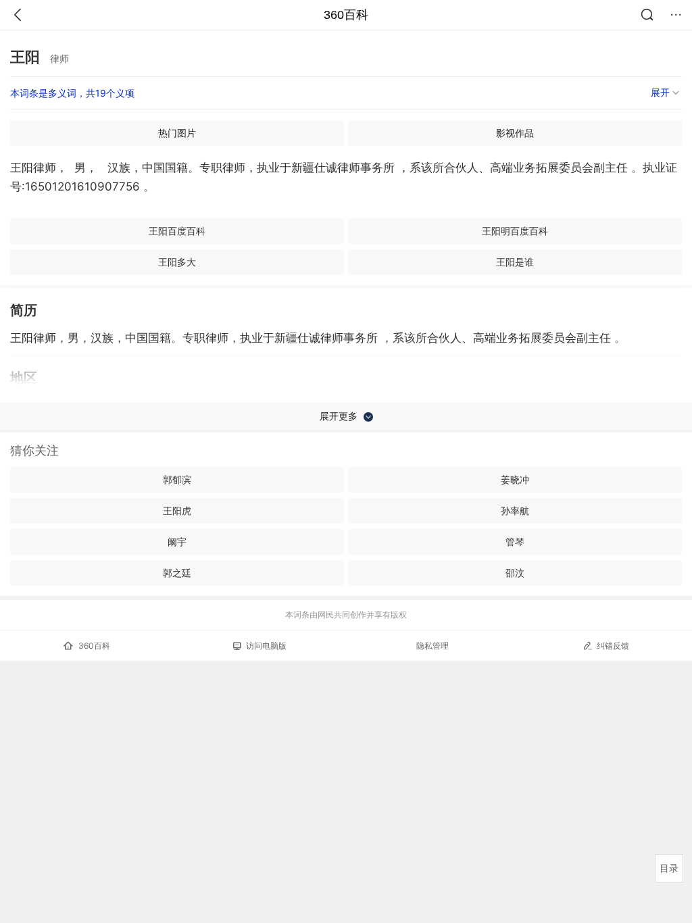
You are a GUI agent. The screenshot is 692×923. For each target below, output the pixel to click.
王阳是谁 (515, 262)
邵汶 (514, 572)
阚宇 (177, 541)
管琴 (514, 541)
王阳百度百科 (177, 230)
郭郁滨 (177, 479)
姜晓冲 (515, 479)
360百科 (346, 15)
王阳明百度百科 (515, 230)
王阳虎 (177, 510)
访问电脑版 (266, 646)
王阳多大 (177, 262)
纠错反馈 (613, 646)
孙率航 (515, 510)
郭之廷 (177, 572)
